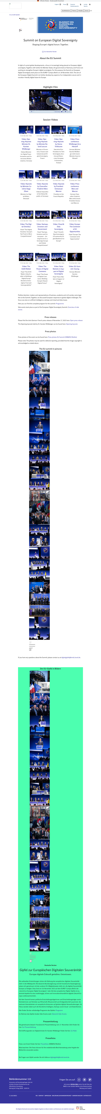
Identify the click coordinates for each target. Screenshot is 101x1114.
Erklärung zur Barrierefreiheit (62, 1095)
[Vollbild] (69, 112)
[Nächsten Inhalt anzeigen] (30, 650)
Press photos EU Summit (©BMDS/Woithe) (62, 337)
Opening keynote (72, 324)
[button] (39, 356)
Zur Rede (74, 1031)
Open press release (76, 320)
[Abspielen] (50, 101)
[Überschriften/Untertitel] (61, 112)
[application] (50, 101)
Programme (60, 304)
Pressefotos (45, 1044)
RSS (37, 1095)
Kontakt (41, 1095)
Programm (59, 1010)
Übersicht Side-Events (59, 1014)
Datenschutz (87, 1095)
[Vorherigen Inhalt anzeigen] (30, 642)
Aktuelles (11, 14)
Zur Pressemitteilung (29, 1027)
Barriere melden (77, 1095)
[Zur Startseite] (15, 6)
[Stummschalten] (65, 112)
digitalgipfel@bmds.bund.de (59, 1057)
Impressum (48, 1095)
